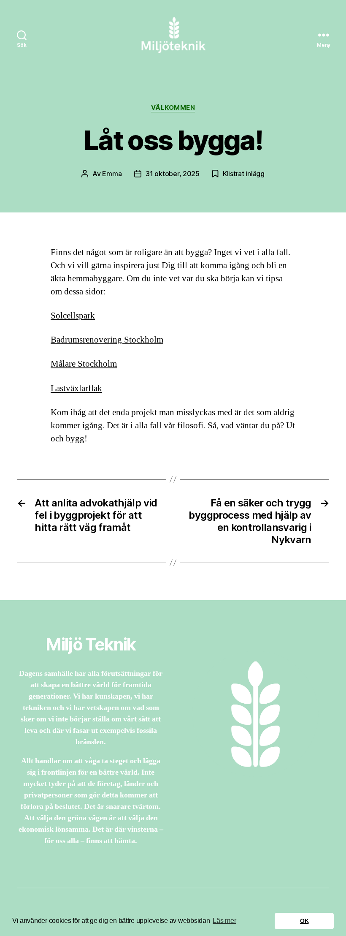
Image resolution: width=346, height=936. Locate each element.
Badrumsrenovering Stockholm (107, 340)
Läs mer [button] (224, 920)
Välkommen (173, 108)
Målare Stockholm (84, 364)
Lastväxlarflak (76, 388)
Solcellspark (73, 315)
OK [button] (304, 920)
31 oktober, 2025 (173, 173)
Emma (112, 173)
